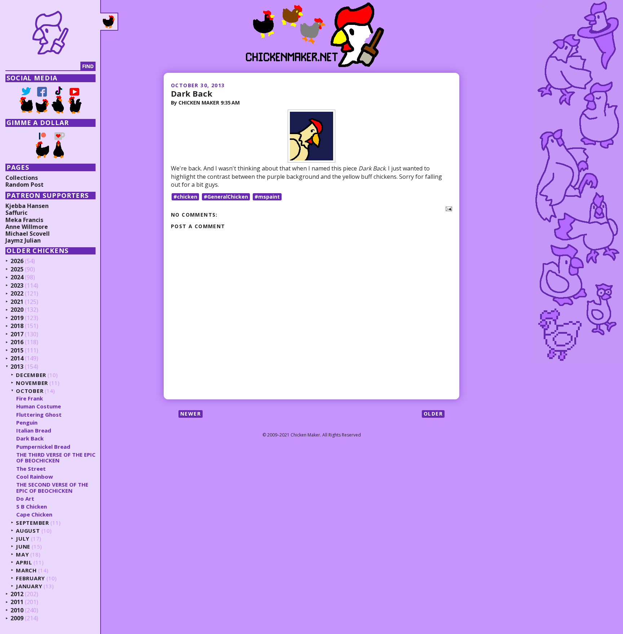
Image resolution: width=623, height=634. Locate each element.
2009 (16, 618)
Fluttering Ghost (39, 414)
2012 (16, 594)
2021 (16, 302)
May (22, 554)
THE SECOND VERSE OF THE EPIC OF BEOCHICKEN (52, 487)
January (29, 586)
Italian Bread (33, 430)
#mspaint (267, 196)
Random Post (24, 185)
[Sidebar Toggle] (109, 22)
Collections (21, 178)
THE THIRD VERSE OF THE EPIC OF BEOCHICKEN (56, 457)
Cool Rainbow (34, 476)
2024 (16, 277)
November (32, 383)
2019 (16, 318)
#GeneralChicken (226, 196)
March (26, 570)
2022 (16, 294)
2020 (16, 310)
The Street (31, 468)
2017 (16, 334)
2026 (16, 261)
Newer (190, 413)
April (24, 562)
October (29, 391)
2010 (16, 610)
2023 (16, 286)
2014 (16, 358)
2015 (16, 350)
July (23, 539)
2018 (16, 326)
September (32, 523)
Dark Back (191, 93)
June (23, 547)
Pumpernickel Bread (43, 446)
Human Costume (38, 406)
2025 (16, 269)
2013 (16, 367)
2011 (16, 602)
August (28, 531)
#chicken (185, 196)
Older (433, 413)
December (31, 375)
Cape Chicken (34, 514)
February (30, 578)
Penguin (26, 422)
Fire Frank (29, 398)
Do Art (25, 498)
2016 (16, 342)
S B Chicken (31, 506)
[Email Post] (447, 208)
